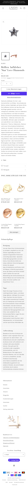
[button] (3, 8)
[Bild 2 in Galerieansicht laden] (14, 56)
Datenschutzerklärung (8, 440)
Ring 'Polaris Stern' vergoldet (18, 199)
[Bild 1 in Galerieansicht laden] (5, 56)
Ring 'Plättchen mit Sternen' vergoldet (5, 199)
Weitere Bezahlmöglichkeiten (14, 97)
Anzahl (3, 80)
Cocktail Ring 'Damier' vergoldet (19, 225)
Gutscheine (6, 388)
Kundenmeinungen (8, 398)
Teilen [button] (4, 160)
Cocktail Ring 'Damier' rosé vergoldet (6, 225)
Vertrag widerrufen (8, 409)
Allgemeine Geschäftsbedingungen (11, 437)
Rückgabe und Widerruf (8, 443)
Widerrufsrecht (22, 479)
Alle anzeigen (14, 232)
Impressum (5, 446)
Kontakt (5, 384)
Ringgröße (6, 395)
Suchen (5, 405)
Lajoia (13, 478)
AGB (6, 482)
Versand (9, 77)
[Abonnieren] (23, 454)
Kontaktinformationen (19, 482)
